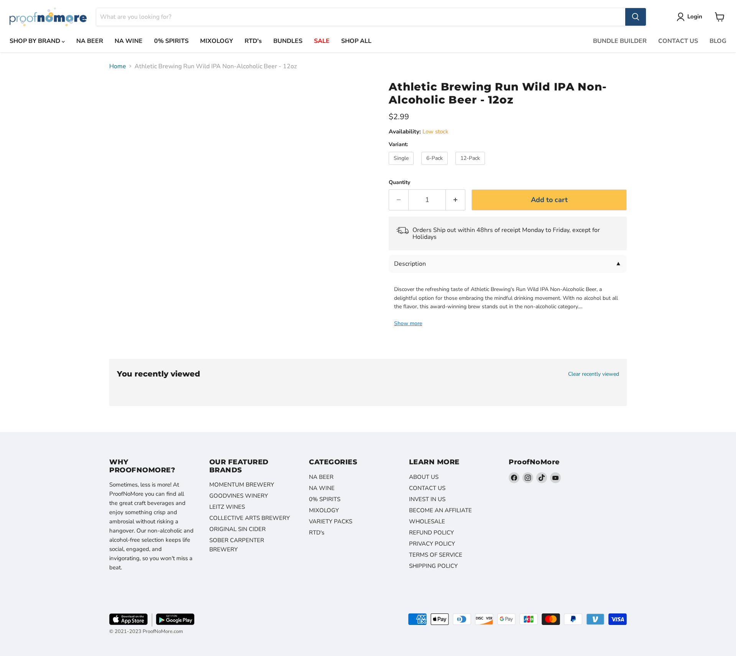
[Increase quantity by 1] (455, 199)
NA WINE (129, 41)
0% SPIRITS (171, 41)
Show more (408, 324)
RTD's (253, 41)
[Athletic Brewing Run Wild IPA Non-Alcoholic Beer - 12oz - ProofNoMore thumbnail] (123, 96)
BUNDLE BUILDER (620, 41)
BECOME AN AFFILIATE (440, 510)
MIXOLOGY (216, 41)
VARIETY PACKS (330, 521)
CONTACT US (678, 41)
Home (117, 66)
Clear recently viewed (593, 374)
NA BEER (89, 41)
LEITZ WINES (227, 507)
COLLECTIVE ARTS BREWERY (249, 518)
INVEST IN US (427, 499)
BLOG (718, 41)
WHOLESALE (427, 521)
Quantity (399, 182)
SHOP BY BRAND (36, 41)
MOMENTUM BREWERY (241, 484)
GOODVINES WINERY (238, 496)
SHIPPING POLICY (433, 566)
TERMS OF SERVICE (435, 555)
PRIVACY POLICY (432, 543)
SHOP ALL (356, 41)
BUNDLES (287, 41)
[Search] (635, 17)
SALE (322, 41)
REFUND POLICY (431, 532)
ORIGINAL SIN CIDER (237, 529)
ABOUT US (424, 477)
